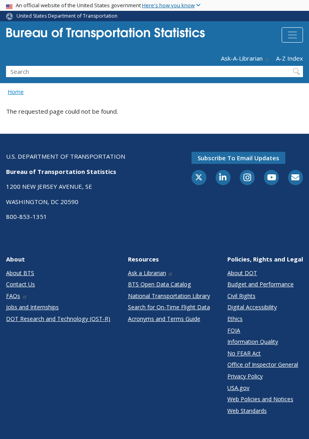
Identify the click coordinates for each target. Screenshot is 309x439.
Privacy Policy (245, 376)
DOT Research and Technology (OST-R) (58, 319)
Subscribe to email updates (238, 158)
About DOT (242, 273)
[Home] (105, 36)
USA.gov (238, 388)
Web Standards (247, 410)
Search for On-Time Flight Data (169, 307)
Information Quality (252, 341)
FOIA (233, 330)
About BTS (20, 273)
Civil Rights (241, 296)
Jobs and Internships (32, 307)
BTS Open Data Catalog (159, 284)
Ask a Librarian (147, 273)
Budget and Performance (260, 284)
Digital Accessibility (252, 307)
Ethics (235, 319)
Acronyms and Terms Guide (164, 319)
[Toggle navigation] (292, 35)
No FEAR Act (244, 353)
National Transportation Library (169, 296)
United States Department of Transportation (66, 15)
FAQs (13, 296)
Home (16, 92)
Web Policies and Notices (260, 399)
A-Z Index (289, 58)
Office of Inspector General (262, 364)
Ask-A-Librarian (242, 58)
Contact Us (20, 284)
